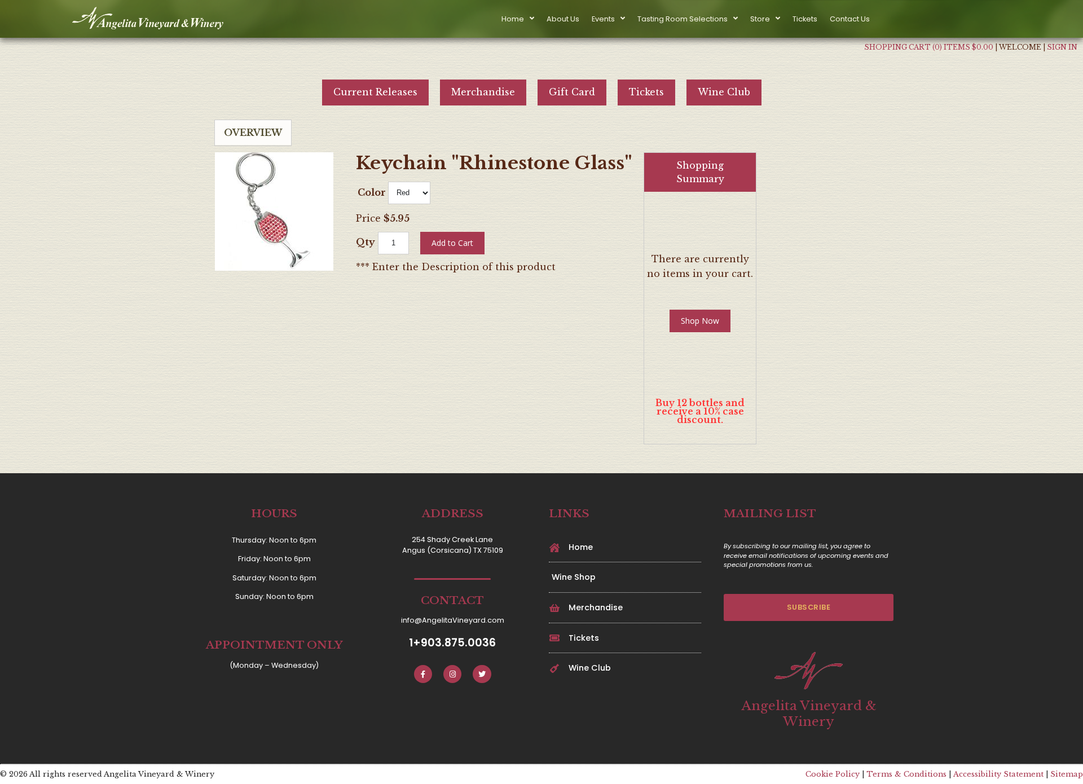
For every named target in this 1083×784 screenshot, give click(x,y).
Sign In (1062, 47)
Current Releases (375, 92)
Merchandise (483, 92)
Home (512, 19)
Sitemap (1066, 774)
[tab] (253, 133)
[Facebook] (423, 674)
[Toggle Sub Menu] (529, 19)
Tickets (805, 19)
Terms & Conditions (906, 774)
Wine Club (724, 92)
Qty (365, 242)
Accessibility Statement (998, 774)
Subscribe (809, 607)
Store (760, 19)
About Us (563, 19)
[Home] (150, 19)
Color (372, 192)
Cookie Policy (832, 774)
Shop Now (700, 320)
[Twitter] (482, 674)
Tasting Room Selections (682, 19)
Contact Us (850, 19)
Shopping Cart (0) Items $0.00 (928, 47)
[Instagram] (453, 674)
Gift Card (572, 92)
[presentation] (253, 132)
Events (603, 19)
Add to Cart (452, 242)
